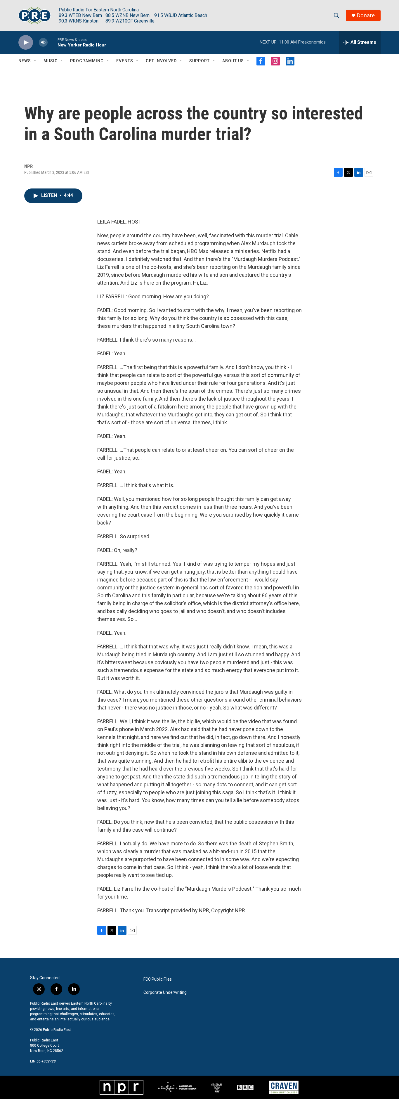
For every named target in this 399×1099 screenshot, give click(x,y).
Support (199, 60)
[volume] (43, 42)
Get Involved (161, 60)
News (24, 60)
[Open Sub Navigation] (35, 60)
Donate (366, 15)
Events (124, 60)
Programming (87, 60)
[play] (25, 42)
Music (51, 60)
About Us (233, 60)
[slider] (52, 42)
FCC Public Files (157, 979)
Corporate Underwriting (165, 992)
